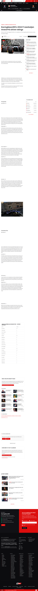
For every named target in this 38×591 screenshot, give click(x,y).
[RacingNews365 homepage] (1, 3)
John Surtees (30, 575)
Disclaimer (9, 586)
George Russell (11, 544)
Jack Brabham (30, 574)
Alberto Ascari (30, 558)
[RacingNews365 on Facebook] (28, 1)
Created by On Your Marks (31, 586)
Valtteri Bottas (13, 568)
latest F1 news (5, 539)
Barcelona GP (21, 561)
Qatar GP (21, 574)
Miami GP (21, 558)
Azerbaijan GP (21, 570)
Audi (2, 560)
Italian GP (21, 568)
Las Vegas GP (21, 573)
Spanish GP (21, 569)
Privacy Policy (21, 586)
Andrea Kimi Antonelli (13, 561)
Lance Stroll (12, 571)
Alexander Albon (13, 573)
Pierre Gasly (12, 570)
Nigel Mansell (30, 568)
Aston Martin (3, 561)
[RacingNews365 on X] (29, 1)
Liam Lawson (12, 574)
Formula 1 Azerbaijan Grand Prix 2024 (8, 24)
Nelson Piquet (30, 573)
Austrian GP (21, 562)
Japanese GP (21, 557)
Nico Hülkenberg (13, 572)
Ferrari (3, 557)
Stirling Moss (30, 569)
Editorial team (5, 586)
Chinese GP (21, 556)
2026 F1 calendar (7, 546)
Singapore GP (21, 571)
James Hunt (30, 561)
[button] (5, 7)
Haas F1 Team (4, 562)
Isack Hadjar (12, 562)
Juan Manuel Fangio (31, 570)
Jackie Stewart (31, 562)
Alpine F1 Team (4, 559)
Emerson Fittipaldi (31, 571)
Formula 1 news (3, 417)
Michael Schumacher (31, 557)
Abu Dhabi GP (21, 575)
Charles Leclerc (18, 62)
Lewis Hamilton (3, 543)
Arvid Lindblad (12, 569)
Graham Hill (30, 572)
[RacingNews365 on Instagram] (26, 1)
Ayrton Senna (30, 559)
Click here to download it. (5, 457)
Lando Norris (7, 544)
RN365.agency (30, 541)
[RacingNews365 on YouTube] (31, 1)
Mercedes (3, 558)
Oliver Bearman (13, 575)
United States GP (22, 572)
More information (19, 10)
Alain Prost (30, 556)
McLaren (3, 556)
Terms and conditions (15, 586)
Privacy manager (19, 587)
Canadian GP (21, 559)
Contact (25, 586)
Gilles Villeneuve (31, 560)
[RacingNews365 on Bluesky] (30, 1)
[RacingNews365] (3, 1)
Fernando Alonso (14, 543)
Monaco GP (21, 560)
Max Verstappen (20, 159)
